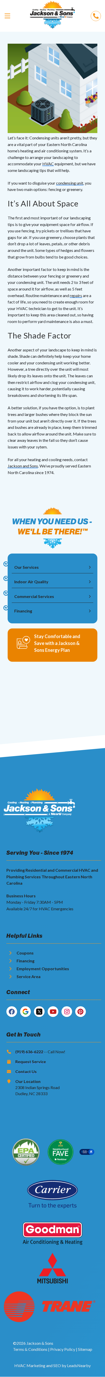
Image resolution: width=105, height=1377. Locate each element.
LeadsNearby (79, 1365)
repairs (76, 295)
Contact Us (26, 1071)
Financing (25, 960)
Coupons (25, 952)
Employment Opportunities (43, 968)
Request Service (30, 1061)
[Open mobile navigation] (7, 15)
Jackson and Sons (23, 465)
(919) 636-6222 (29, 1051)
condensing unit (69, 183)
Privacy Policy (62, 1349)
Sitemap (85, 1349)
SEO (57, 1365)
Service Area (29, 976)
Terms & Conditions (30, 1349)
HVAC (48, 163)
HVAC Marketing (29, 1365)
